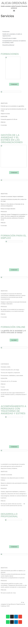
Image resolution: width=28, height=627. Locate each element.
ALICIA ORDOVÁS (14, 3)
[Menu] (14, 11)
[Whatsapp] (8, 616)
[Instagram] (12, 616)
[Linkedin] (16, 616)
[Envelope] (20, 616)
